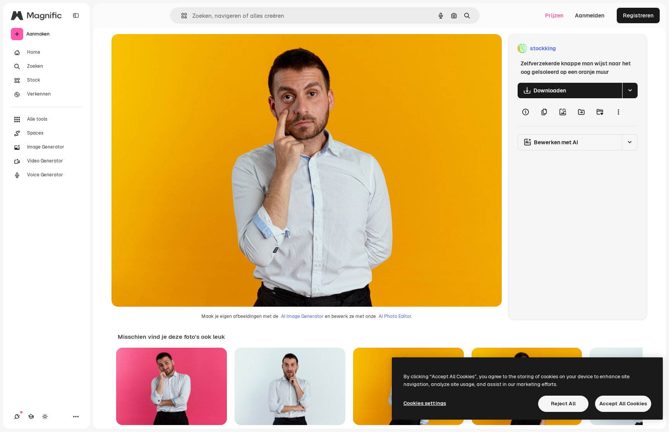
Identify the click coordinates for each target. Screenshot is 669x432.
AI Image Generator (302, 316)
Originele (162, 48)
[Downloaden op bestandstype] (630, 90)
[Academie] (31, 416)
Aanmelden (589, 15)
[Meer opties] (618, 112)
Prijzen (554, 15)
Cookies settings (424, 403)
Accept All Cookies (623, 403)
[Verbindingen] (17, 416)
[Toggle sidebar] (76, 15)
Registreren (638, 15)
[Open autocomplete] (181, 16)
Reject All (563, 403)
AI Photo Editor (395, 316)
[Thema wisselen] (45, 416)
